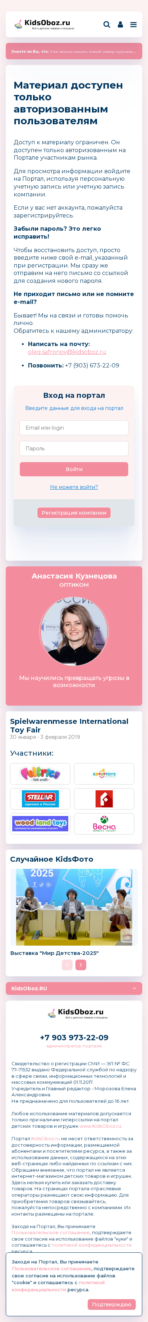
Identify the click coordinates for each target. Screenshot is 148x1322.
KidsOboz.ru (45, 1138)
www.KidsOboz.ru (100, 1126)
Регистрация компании (74, 513)
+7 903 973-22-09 (74, 1037)
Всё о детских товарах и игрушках (51, 28)
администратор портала (74, 1045)
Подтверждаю (111, 1304)
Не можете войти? (74, 487)
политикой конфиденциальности (91, 1245)
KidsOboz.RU (29, 988)
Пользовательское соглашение (50, 1232)
